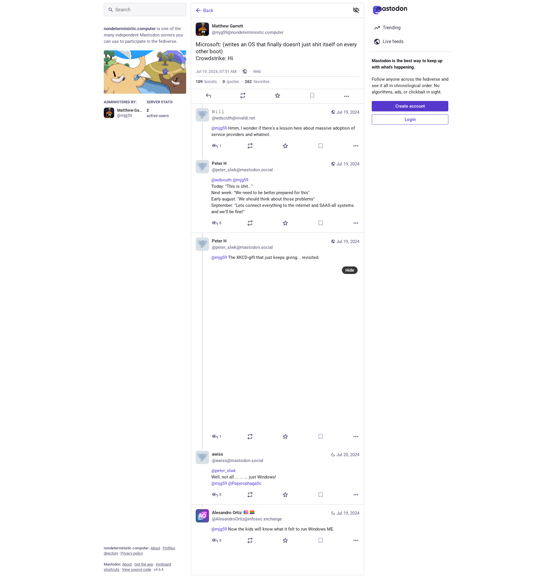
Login (410, 119)
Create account (410, 106)
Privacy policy (132, 553)
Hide (349, 270)
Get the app (143, 564)
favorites (257, 81)
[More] (346, 96)
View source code (136, 569)
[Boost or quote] (242, 95)
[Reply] (208, 95)
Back (208, 10)
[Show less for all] (356, 10)
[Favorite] (277, 95)
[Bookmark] (312, 95)
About (155, 548)
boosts (206, 81)
